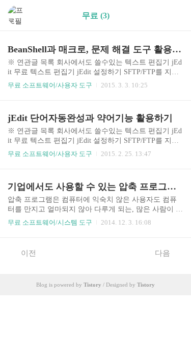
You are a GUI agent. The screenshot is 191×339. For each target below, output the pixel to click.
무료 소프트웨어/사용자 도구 (50, 85)
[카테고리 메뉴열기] (173, 15)
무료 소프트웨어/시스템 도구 (50, 222)
